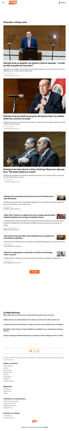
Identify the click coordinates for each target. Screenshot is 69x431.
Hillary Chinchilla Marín (11, 228)
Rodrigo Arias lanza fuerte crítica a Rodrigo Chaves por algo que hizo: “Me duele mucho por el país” (34, 170)
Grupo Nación (7, 366)
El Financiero (7, 370)
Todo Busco (7, 389)
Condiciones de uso (9, 403)
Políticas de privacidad (10, 401)
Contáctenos (7, 415)
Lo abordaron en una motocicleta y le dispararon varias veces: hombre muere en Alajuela (33, 324)
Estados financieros (9, 405)
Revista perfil (7, 372)
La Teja (5, 368)
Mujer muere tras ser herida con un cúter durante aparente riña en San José (28, 315)
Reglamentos (7, 408)
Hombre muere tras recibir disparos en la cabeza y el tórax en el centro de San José (31, 320)
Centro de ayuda (8, 418)
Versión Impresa (8, 381)
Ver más (34, 272)
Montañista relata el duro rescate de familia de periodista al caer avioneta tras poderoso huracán (33, 330)
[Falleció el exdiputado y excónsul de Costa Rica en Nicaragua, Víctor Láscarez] (61, 253)
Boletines (6, 379)
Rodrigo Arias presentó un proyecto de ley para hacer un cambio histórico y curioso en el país (33, 117)
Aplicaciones (7, 376)
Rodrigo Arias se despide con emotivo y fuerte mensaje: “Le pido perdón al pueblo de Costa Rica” (34, 64)
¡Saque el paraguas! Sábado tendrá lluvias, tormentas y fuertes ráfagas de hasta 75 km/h (33, 335)
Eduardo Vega (8, 261)
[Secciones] (3, 2)
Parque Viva (7, 391)
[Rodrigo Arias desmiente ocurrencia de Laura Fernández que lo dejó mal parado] (61, 197)
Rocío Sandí (9, 73)
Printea (5, 393)
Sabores (6, 374)
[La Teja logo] (12, 2)
